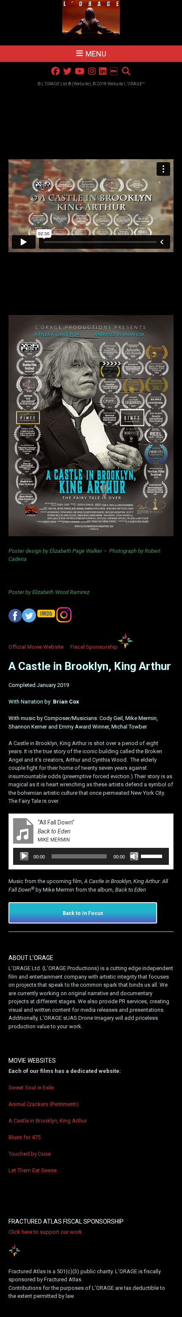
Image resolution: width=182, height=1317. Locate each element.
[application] (91, 856)
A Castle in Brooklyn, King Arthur (47, 1120)
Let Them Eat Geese (32, 1170)
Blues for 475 (24, 1137)
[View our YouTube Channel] (80, 71)
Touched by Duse (29, 1154)
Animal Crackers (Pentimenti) (43, 1104)
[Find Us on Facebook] (55, 71)
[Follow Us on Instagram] (92, 71)
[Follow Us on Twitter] (67, 71)
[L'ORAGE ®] (91, 20)
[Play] (24, 856)
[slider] (153, 855)
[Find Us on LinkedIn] (103, 71)
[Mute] (134, 856)
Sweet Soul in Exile (31, 1087)
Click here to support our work (45, 1232)
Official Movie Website (35, 647)
